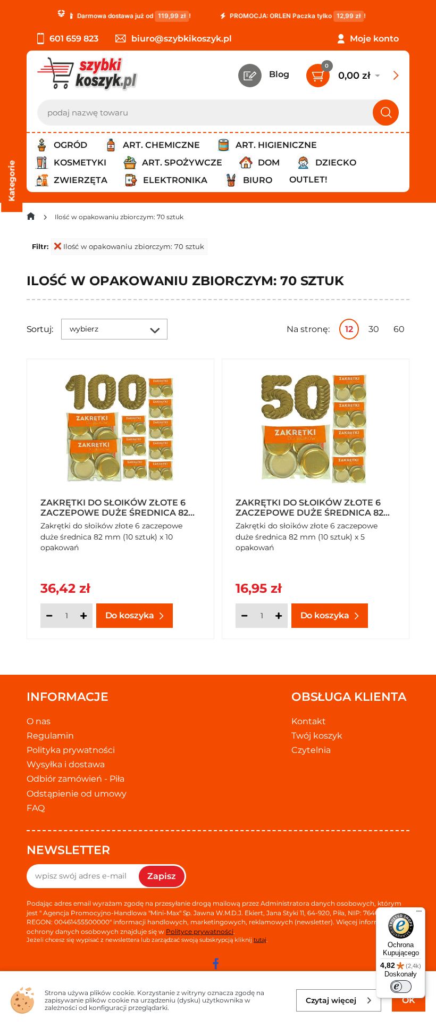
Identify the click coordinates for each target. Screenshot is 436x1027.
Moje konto (374, 39)
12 (349, 329)
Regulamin (50, 736)
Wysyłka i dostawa (66, 764)
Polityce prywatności (199, 931)
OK (408, 1000)
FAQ (36, 808)
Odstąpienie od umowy (77, 794)
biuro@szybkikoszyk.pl (181, 39)
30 (373, 329)
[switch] (401, 986)
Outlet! (308, 180)
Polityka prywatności (71, 750)
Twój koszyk (316, 736)
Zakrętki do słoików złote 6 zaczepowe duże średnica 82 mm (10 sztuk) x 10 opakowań (114, 507)
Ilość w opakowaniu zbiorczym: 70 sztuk (133, 246)
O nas (39, 721)
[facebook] (215, 964)
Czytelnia (311, 750)
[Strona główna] (31, 218)
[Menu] (419, 913)
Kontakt (308, 721)
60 (399, 329)
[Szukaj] (386, 113)
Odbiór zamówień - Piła (75, 779)
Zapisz (161, 876)
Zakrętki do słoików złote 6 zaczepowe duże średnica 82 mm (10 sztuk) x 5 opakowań (309, 507)
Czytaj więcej (331, 1000)
